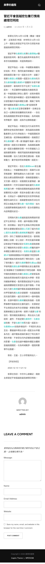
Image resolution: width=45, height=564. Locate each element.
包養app (33, 262)
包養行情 (20, 322)
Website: (8, 511)
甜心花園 (26, 228)
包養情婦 (10, 82)
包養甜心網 (13, 78)
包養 (20, 217)
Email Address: (10, 498)
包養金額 (14, 108)
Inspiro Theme (17, 558)
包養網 (9, 141)
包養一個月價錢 (27, 203)
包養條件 (28, 318)
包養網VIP (20, 82)
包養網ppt (22, 104)
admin (9, 26)
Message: (8, 457)
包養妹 (33, 78)
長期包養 (36, 86)
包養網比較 (21, 53)
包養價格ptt (33, 53)
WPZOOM (30, 558)
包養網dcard (29, 166)
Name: (7, 485)
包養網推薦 (23, 232)
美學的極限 (10, 5)
